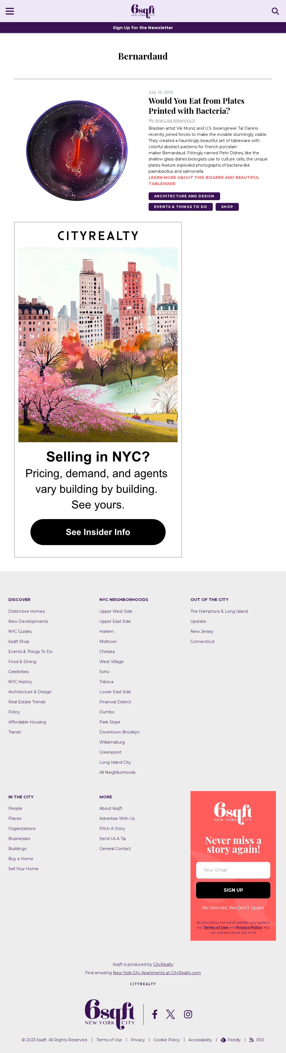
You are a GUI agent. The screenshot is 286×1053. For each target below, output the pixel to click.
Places (14, 818)
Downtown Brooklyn (119, 732)
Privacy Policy (249, 927)
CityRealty (163, 964)
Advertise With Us (117, 818)
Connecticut (202, 641)
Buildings (17, 848)
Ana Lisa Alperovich (175, 120)
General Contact (115, 848)
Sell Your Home (23, 868)
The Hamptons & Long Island (219, 611)
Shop (227, 207)
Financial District (115, 701)
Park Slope (109, 722)
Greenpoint (110, 752)
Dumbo (107, 711)
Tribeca (106, 681)
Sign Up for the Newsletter (143, 27)
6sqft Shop (18, 641)
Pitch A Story (112, 828)
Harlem (106, 631)
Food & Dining (22, 661)
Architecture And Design (184, 196)
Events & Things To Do (180, 207)
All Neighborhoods (117, 772)
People (15, 808)
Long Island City (115, 762)
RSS (260, 1039)
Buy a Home (20, 858)
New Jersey (201, 631)
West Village (111, 661)
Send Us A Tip (112, 838)
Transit (14, 732)
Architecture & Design (30, 691)
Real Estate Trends (26, 701)
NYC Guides (20, 631)
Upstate (198, 621)
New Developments (28, 621)
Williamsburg (112, 742)
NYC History (20, 681)
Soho (104, 671)
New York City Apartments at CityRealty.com (157, 972)
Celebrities (18, 671)
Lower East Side (115, 691)
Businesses (19, 838)
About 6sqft (110, 808)
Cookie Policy (167, 1039)
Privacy (138, 1039)
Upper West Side (115, 611)
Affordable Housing (27, 722)
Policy (14, 711)
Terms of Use (215, 927)
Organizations (21, 828)
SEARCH (276, 11)
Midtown (108, 641)
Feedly (234, 1039)
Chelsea (107, 651)
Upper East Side (115, 621)
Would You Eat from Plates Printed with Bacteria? (196, 105)
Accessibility (200, 1039)
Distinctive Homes (26, 611)
